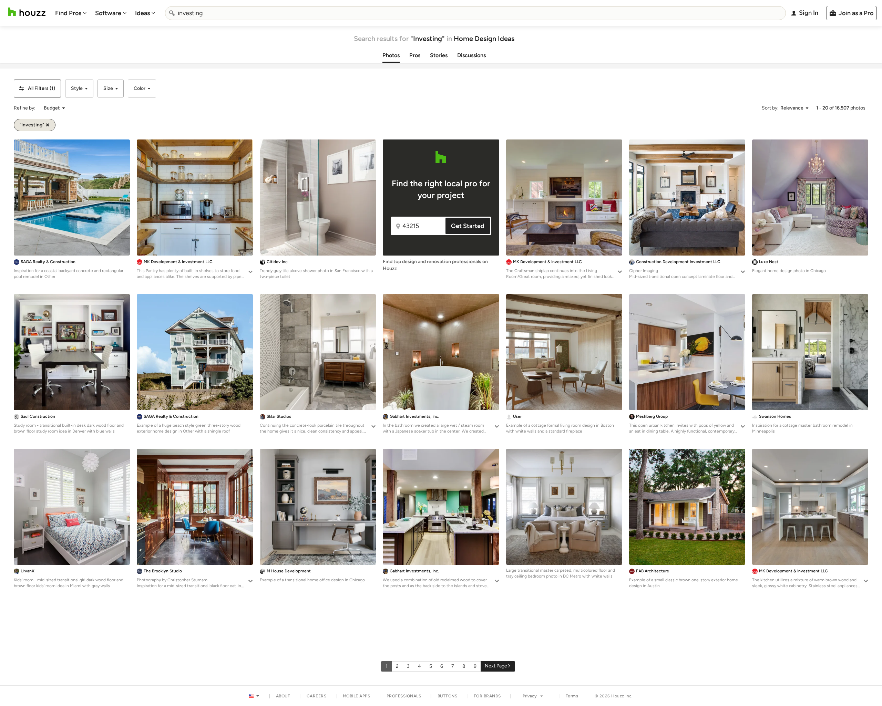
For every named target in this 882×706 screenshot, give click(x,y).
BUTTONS (448, 696)
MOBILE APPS (356, 696)
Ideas (142, 13)
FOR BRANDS (487, 696)
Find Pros (68, 13)
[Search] (172, 13)
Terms (572, 696)
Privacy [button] (530, 696)
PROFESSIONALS (404, 696)
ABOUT (283, 696)
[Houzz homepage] (27, 12)
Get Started (467, 226)
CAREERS (317, 696)
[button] (37, 88)
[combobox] (475, 13)
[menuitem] (71, 13)
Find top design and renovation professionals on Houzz (435, 265)
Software (108, 13)
